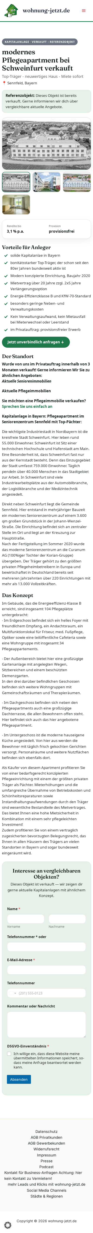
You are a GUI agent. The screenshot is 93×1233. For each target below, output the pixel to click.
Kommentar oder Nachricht (31, 1006)
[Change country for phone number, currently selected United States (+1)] (12, 993)
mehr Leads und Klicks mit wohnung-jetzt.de (46, 1184)
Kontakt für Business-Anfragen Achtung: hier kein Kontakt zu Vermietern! (43, 1176)
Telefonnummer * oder (26, 937)
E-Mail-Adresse (21, 960)
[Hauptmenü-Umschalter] (84, 11)
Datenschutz (46, 1131)
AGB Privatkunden (46, 1137)
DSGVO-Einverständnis (28, 1046)
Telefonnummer (21, 983)
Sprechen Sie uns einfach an (27, 406)
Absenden (19, 1079)
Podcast (46, 1167)
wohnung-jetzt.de (46, 10)
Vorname (13, 926)
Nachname (56, 926)
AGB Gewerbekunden (46, 1143)
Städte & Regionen (46, 1196)
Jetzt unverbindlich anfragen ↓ (36, 341)
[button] (8, 1225)
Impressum (46, 1155)
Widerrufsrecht (46, 1149)
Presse (47, 1161)
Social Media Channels (46, 1190)
